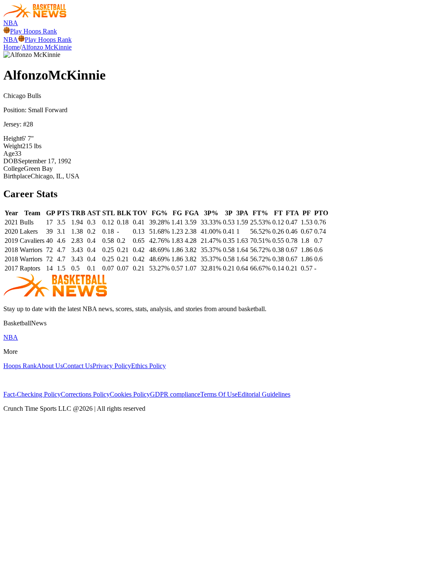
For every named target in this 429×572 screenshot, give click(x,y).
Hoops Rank (20, 365)
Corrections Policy (85, 394)
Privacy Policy (112, 365)
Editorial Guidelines (264, 394)
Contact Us (78, 365)
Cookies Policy (130, 394)
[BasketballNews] (35, 15)
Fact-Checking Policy (32, 394)
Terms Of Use (219, 394)
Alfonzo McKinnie (46, 47)
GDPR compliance (175, 394)
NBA (10, 22)
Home (11, 47)
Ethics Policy (148, 365)
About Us (50, 365)
